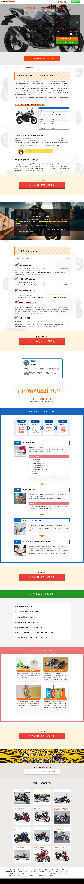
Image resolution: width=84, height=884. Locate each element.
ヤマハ (30, 869)
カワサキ (22, 67)
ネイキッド (46, 873)
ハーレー (41, 869)
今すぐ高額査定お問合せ (42, 185)
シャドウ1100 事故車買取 (19, 847)
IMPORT (63, 869)
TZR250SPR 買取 (37, 808)
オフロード (53, 873)
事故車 (66, 873)
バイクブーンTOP (8, 67)
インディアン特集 (64, 871)
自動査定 (41, 508)
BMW (46, 869)
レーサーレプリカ (38, 873)
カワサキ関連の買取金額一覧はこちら (39, 58)
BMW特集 (42, 871)
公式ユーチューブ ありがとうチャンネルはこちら (42, 771)
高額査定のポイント (33, 875)
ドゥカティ (52, 869)
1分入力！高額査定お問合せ (65, 39)
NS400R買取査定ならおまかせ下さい (60, 847)
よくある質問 (51, 875)
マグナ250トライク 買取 (58, 790)
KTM (58, 869)
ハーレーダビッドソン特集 (22, 871)
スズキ (35, 869)
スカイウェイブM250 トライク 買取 (20, 808)
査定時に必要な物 (42, 875)
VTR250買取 (36, 828)
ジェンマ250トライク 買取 (19, 790)
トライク (30, 873)
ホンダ (19, 869)
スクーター (60, 873)
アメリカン (24, 873)
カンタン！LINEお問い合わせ (65, 42)
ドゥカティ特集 (49, 871)
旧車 (18, 873)
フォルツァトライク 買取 (38, 790)
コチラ (34, 478)
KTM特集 (56, 871)
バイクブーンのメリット (22, 875)
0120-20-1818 (62, 1)
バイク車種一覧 (16, 67)
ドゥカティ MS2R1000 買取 (39, 847)
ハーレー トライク (33, 871)
